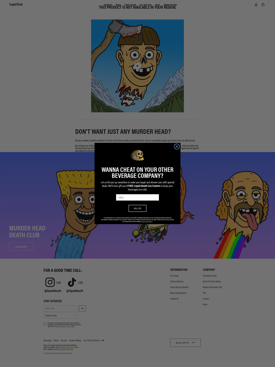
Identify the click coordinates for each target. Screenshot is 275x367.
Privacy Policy (144, 221)
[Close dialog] (176, 146)
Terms (150, 221)
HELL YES (137, 208)
